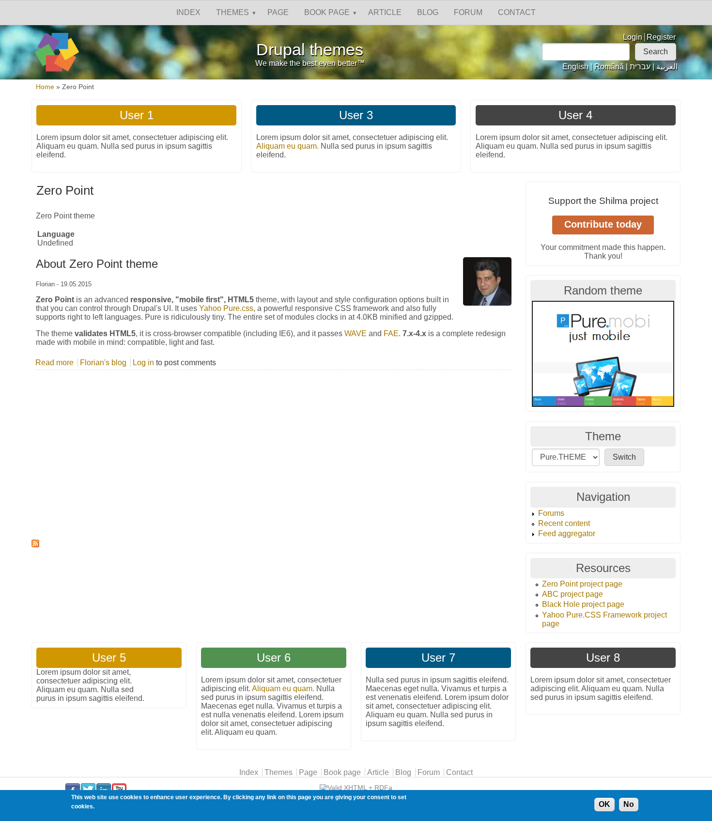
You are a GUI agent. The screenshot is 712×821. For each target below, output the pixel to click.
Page (278, 12)
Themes (232, 12)
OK (604, 804)
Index (188, 12)
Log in (143, 362)
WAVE (355, 333)
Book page (327, 12)
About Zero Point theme (97, 263)
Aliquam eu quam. (287, 146)
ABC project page (572, 594)
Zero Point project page (582, 584)
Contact (517, 12)
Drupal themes (309, 50)
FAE (391, 333)
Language (56, 234)
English (575, 66)
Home (45, 87)
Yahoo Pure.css (226, 308)
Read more (54, 362)
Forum (468, 12)
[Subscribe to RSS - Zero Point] (274, 543)
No (628, 804)
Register (661, 37)
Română (609, 66)
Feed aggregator (566, 533)
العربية (667, 66)
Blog (427, 12)
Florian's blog (103, 362)
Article (385, 12)
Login (632, 37)
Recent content (564, 523)
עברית (640, 66)
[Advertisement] (273, 467)
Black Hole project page (583, 604)
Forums (551, 513)
